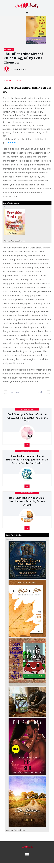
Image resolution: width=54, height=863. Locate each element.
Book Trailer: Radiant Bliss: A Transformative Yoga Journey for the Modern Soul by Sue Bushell (27, 459)
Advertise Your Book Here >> (14, 241)
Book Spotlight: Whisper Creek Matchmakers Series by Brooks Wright (27, 501)
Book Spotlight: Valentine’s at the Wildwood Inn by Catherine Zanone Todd (27, 418)
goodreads (12, 142)
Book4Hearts (13, 81)
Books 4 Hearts (27, 409)
